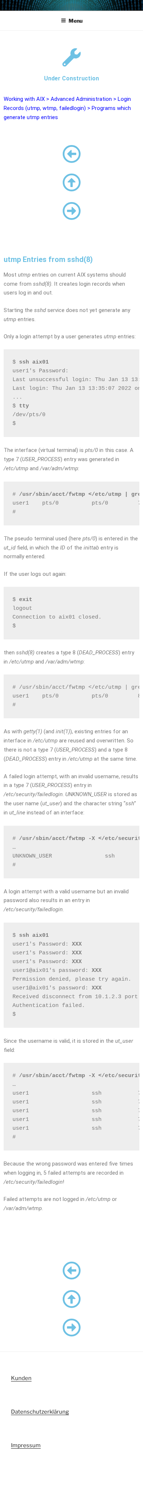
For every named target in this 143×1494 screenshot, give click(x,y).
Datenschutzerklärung (40, 1412)
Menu (75, 21)
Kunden (21, 1378)
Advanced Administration (81, 99)
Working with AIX (24, 99)
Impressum (26, 1445)
